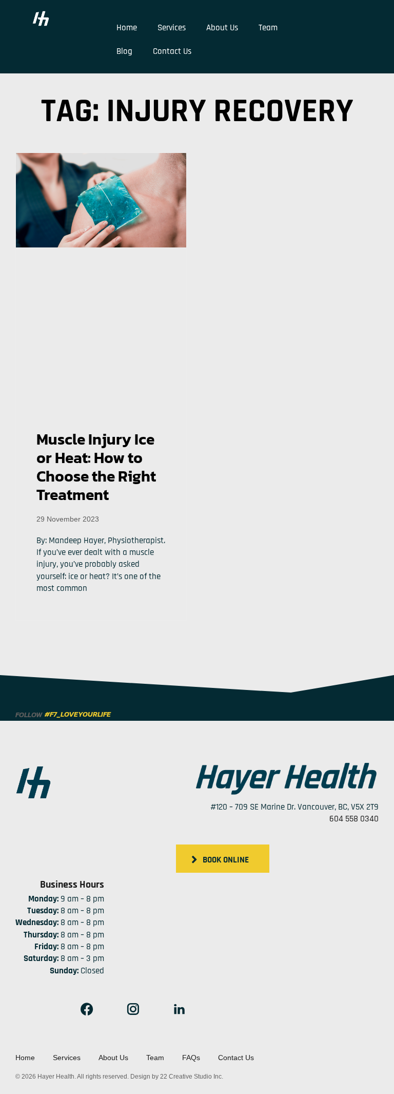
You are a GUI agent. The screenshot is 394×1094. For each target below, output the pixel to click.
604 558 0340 (354, 818)
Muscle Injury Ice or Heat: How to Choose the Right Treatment (96, 467)
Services (171, 27)
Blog (124, 51)
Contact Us (172, 51)
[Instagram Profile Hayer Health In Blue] (133, 1009)
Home (126, 27)
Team (268, 27)
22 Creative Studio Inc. (191, 1076)
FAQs (191, 1057)
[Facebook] (87, 1009)
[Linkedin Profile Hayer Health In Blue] (179, 1009)
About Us (222, 27)
